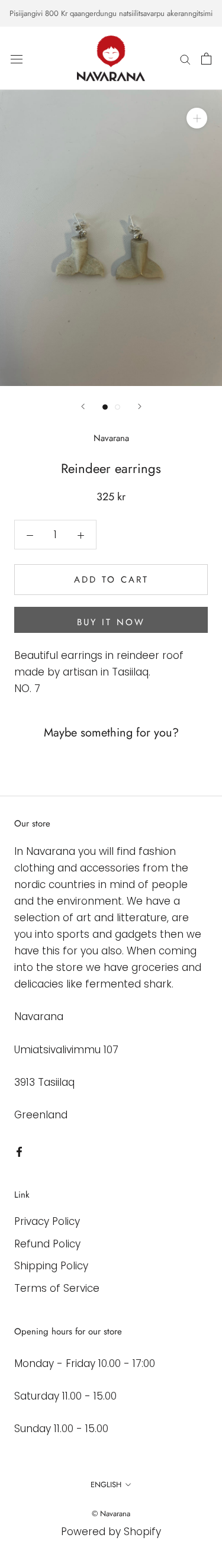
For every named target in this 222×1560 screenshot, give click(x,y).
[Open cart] (206, 59)
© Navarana (111, 1513)
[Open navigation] (16, 58)
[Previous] (83, 406)
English (106, 1484)
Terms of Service (56, 1288)
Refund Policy (47, 1244)
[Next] (139, 406)
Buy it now (111, 622)
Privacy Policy (47, 1221)
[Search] (185, 58)
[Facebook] (19, 1151)
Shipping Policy (51, 1266)
